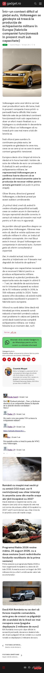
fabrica (31, 353)
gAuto (12, 351)
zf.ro (13, 332)
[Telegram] (24, 359)
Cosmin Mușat (15, 45)
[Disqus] (22, 423)
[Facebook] (4, 359)
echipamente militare (21, 353)
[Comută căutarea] (35, 3)
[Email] (33, 359)
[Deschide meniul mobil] (40, 4)
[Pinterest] (19, 359)
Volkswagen (26, 355)
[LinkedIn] (29, 359)
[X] (14, 359)
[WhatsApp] (9, 359)
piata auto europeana (13, 355)
